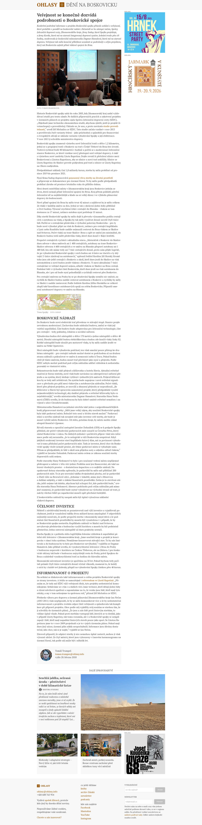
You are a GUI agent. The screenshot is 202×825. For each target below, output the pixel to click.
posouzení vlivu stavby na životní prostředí (91, 177)
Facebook (85, 807)
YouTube (85, 814)
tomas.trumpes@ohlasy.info (69, 654)
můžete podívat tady (133, 815)
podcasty (85, 799)
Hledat (160, 790)
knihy (84, 788)
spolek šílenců (52, 800)
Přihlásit (160, 801)
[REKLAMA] (144, 32)
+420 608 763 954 (45, 794)
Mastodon (86, 811)
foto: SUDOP (55, 312)
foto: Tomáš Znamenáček (48, 108)
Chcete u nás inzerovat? (49, 817)
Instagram (86, 818)
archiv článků (88, 792)
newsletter (86, 795)
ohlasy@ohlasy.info (47, 791)
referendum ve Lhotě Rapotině (98, 580)
